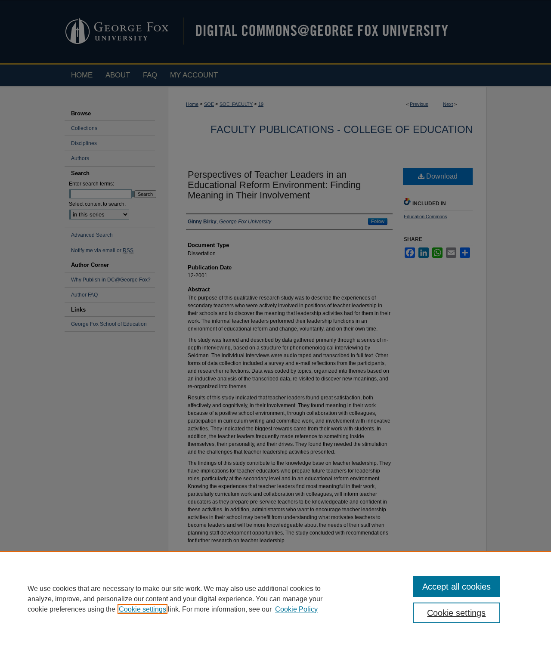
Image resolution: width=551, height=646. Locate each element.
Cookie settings (142, 609)
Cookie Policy (296, 609)
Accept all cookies (456, 586)
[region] (275, 598)
